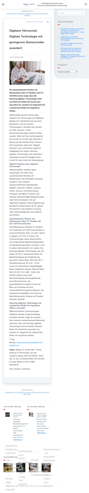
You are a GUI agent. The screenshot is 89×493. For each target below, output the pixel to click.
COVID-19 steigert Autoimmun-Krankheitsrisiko (72, 44)
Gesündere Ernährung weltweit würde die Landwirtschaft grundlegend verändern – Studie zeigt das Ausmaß (72, 31)
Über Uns (41, 486)
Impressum (33, 486)
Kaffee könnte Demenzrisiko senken (17, 415)
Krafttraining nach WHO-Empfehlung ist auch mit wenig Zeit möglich (72, 38)
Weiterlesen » (18, 440)
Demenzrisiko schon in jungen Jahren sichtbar (42, 415)
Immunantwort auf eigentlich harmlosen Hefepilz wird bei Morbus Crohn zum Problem (71, 49)
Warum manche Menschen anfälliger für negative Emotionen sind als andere (73, 56)
